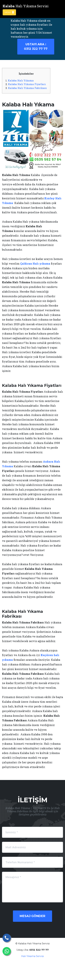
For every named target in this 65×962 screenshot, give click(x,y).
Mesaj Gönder (32, 916)
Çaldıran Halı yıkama (35, 263)
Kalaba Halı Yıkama (21, 80)
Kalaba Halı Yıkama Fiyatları (27, 84)
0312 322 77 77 (36, 46)
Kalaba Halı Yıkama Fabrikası (27, 88)
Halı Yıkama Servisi (32, 956)
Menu (8, 12)
